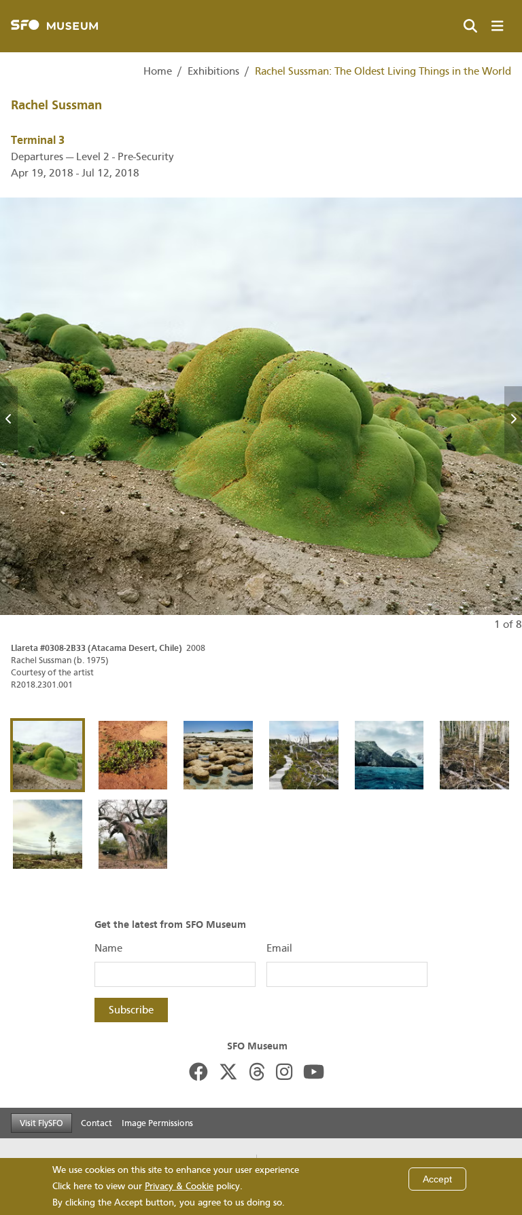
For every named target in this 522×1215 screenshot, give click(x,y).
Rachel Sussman (56, 105)
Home (157, 71)
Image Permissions (157, 1123)
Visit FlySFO (41, 1123)
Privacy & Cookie (179, 1186)
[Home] (54, 26)
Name (108, 948)
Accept (437, 1179)
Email (279, 948)
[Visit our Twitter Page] (228, 1072)
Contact (96, 1123)
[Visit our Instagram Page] (284, 1072)
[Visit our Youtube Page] (313, 1072)
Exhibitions (213, 71)
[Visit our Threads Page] (257, 1072)
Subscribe (131, 1010)
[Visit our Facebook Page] (198, 1072)
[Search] (470, 26)
